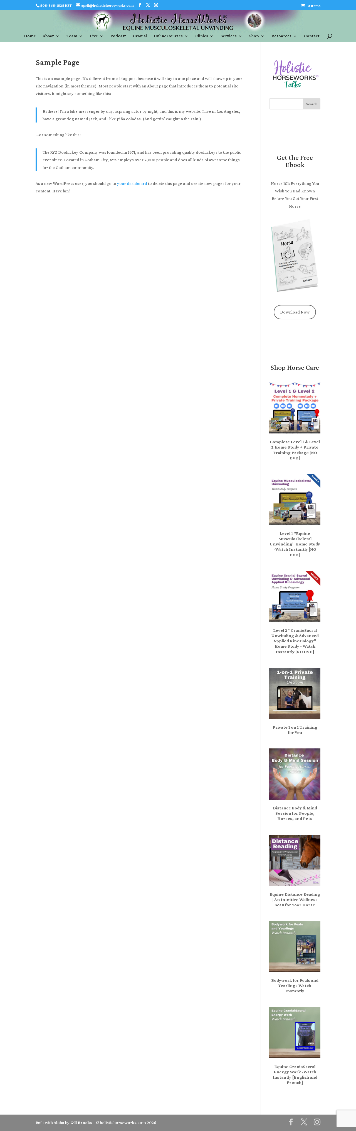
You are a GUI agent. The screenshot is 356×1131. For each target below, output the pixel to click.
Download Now (295, 312)
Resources (281, 36)
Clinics (201, 36)
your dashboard (132, 183)
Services (229, 36)
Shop (254, 36)
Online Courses (168, 36)
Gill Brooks (81, 1122)
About (48, 36)
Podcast (118, 36)
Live (94, 36)
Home (30, 36)
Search (311, 104)
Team (71, 36)
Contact (312, 36)
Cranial (140, 36)
